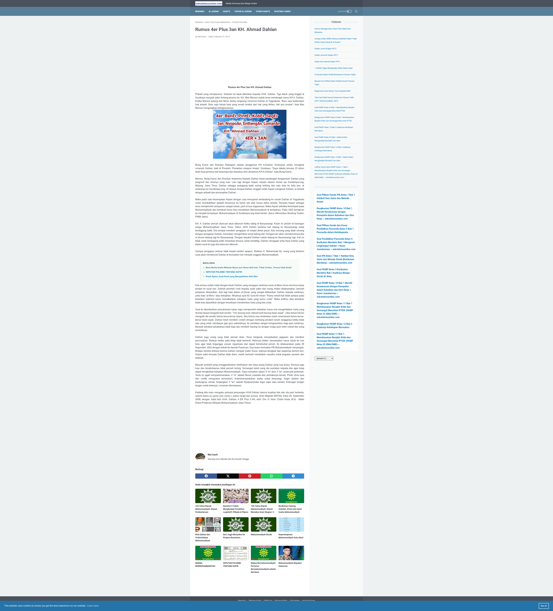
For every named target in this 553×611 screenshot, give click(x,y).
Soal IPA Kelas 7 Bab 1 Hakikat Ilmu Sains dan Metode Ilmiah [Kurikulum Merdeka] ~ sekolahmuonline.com (335, 259)
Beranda (199, 11)
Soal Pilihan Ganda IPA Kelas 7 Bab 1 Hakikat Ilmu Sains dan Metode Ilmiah (336, 198)
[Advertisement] (249, 62)
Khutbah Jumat (282, 11)
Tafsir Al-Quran (243, 11)
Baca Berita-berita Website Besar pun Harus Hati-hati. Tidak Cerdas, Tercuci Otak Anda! (249, 267)
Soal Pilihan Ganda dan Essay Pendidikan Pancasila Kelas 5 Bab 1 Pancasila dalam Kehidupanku (335, 229)
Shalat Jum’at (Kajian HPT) (325, 49)
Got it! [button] (544, 606)
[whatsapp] (271, 476)
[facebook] (206, 476)
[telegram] (293, 476)
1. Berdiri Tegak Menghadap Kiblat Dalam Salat (334, 68)
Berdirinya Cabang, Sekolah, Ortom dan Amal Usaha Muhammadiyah (290, 509)
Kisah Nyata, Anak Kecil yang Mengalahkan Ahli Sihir (232, 276)
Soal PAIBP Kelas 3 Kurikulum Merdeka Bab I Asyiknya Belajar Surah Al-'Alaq (333, 273)
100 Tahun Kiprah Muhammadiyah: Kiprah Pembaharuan (206, 509)
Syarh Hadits (263, 11)
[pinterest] (250, 476)
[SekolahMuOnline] (210, 3)
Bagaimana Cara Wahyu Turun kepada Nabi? (333, 91)
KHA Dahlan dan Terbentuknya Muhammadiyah (202, 537)
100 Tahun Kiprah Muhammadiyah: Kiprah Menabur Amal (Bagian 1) (262, 509)
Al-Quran (214, 11)
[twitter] (228, 476)
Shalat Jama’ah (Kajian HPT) (326, 55)
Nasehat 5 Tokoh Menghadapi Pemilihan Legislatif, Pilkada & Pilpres (235, 509)
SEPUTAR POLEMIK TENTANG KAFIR (224, 272)
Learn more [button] (93, 606)
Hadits (226, 11)
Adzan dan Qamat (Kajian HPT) (327, 61)
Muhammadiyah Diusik (261, 534)
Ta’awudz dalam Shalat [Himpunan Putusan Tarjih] (335, 74)
